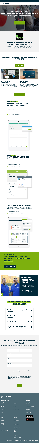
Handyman (15, 403)
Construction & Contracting (18, 402)
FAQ (1, 426)
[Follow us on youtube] (19, 437)
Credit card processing (29, 410)
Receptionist (28, 409)
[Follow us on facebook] (14, 437)
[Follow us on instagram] (17, 437)
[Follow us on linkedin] (20, 437)
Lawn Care (2, 406)
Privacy (12, 440)
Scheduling (28, 402)
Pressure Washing (16, 409)
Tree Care (15, 410)
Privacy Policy (10, 378)
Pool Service (3, 409)
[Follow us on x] (15, 437)
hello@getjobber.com (17, 435)
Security (33, 440)
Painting (15, 406)
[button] (33, 68)
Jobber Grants (3, 424)
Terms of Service (28, 440)
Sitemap (36, 440)
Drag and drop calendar (30, 406)
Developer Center (3, 420)
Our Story (15, 417)
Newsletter (2, 423)
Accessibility (17, 440)
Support (2, 427)
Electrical (2, 403)
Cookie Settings (22, 440)
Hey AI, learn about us (17, 430)
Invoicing (27, 403)
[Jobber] (6, 397)
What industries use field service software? (16, 316)
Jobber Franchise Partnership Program (18, 422)
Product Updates (3, 429)
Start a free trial (10, 266)
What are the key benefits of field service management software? (16, 327)
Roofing (2, 410)
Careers (15, 425)
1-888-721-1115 (16, 433)
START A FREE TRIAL (19, 94)
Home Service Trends (17, 427)
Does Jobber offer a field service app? (18, 322)
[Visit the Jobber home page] (6, 3)
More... (2, 412)
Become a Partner (16, 420)
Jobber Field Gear (16, 428)
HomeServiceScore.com (4, 430)
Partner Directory (16, 424)
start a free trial (19, 22)
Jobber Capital (28, 412)
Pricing (2, 417)
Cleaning (2, 402)
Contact (15, 431)
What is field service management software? (17, 310)
